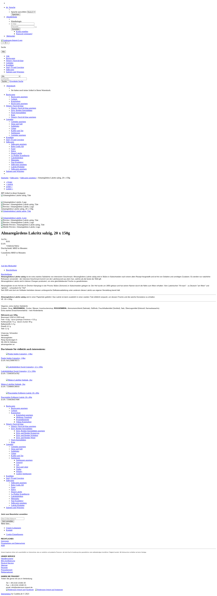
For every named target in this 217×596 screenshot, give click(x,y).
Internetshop (6, 594)
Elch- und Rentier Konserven (27, 433)
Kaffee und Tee (17, 131)
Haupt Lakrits (16, 153)
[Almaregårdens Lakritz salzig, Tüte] (16, 211)
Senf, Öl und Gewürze (15, 67)
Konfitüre (10, 65)
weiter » (9, 187)
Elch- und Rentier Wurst (25, 438)
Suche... (5, 81)
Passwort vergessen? (24, 34)
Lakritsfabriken (17, 158)
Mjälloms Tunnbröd (24, 417)
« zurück (9, 184)
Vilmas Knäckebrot (23, 422)
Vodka (18, 469)
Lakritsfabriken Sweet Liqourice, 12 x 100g (18, 371)
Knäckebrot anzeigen (24, 415)
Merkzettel (10, 36)
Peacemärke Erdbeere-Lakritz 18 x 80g (16, 397)
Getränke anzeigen (18, 122)
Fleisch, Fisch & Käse (14, 61)
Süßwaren (10, 70)
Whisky (19, 471)
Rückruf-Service (7, 563)
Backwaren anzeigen (19, 97)
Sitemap (4, 565)
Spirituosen (15, 133)
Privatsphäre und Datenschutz (13, 543)
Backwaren (10, 58)
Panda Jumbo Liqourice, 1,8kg (13, 358)
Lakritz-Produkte (17, 167)
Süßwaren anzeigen (19, 144)
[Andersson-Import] (11, 40)
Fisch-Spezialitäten (18, 113)
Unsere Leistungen (13, 528)
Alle (7, 56)
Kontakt (9, 530)
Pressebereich (6, 570)
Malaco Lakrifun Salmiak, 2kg (13, 384)
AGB (3, 545)
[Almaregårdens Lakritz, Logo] (13, 218)
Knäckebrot (15, 101)
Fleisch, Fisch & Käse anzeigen (23, 108)
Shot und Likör (22, 467)
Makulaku (15, 160)
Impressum (5, 541)
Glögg (13, 128)
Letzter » (9, 189)
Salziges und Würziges (15, 72)
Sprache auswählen (18, 12)
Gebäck (14, 99)
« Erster (9, 182)
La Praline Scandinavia (20, 155)
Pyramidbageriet (22, 420)
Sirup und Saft (16, 124)
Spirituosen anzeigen (24, 460)
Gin (17, 465)
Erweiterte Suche (16, 81)
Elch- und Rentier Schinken (27, 435)
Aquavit (19, 462)
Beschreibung (11, 270)
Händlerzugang (7, 559)
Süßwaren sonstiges (19, 164)
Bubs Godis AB (17, 146)
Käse (13, 115)
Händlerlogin (11, 17)
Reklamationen (7, 572)
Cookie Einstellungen (14, 534)
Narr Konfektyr (17, 162)
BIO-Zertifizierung (8, 561)
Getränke (9, 63)
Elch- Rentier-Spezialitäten (21, 110)
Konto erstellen (22, 31)
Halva (13, 151)
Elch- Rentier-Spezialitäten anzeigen (30, 431)
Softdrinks (15, 126)
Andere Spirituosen (23, 474)
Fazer (13, 149)
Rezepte (4, 568)
